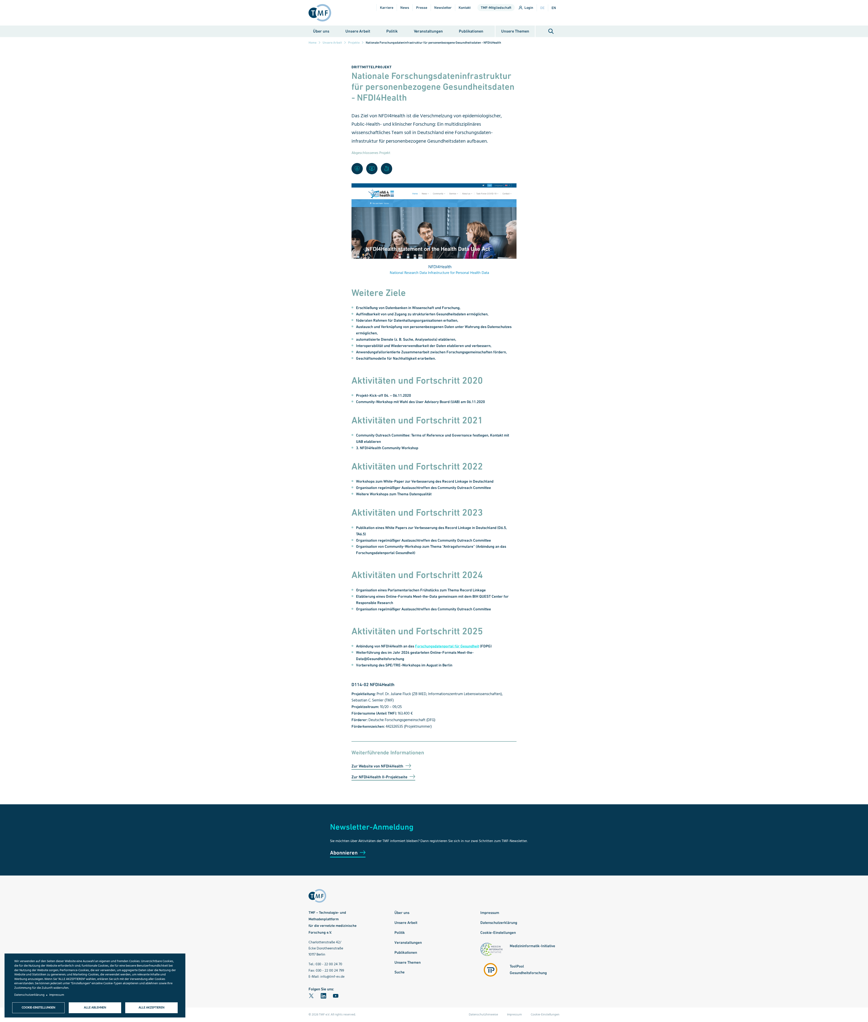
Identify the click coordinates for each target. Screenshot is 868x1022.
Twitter (311, 995)
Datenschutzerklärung (498, 922)
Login (528, 7)
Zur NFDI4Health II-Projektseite (379, 776)
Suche (550, 31)
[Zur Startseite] (322, 12)
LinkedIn (323, 995)
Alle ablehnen (95, 1007)
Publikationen (471, 31)
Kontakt (465, 7)
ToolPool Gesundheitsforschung (528, 969)
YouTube (335, 995)
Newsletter (443, 7)
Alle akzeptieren (151, 1007)
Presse (421, 7)
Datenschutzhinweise (483, 1014)
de (542, 8)
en (554, 8)
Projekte (354, 42)
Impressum (489, 912)
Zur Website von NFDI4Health (377, 766)
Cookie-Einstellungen (498, 932)
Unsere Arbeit (357, 31)
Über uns (321, 31)
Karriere (386, 7)
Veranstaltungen (428, 31)
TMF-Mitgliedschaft (496, 7)
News (404, 7)
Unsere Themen (515, 31)
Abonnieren (344, 853)
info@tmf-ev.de (332, 977)
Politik (392, 31)
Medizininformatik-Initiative (532, 946)
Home (312, 42)
